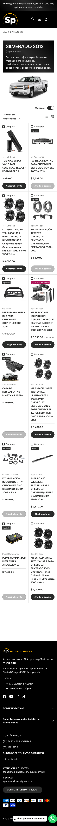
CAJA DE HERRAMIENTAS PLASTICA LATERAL (13, 392)
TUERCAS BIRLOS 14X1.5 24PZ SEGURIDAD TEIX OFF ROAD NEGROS (14, 166)
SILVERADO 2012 (16, 32)
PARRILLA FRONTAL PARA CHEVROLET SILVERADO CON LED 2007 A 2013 (42, 166)
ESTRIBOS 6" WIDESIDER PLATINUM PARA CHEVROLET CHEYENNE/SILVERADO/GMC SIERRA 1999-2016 (42, 489)
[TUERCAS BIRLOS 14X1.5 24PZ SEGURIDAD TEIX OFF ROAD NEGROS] (14, 141)
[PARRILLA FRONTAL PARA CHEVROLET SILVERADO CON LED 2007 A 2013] (43, 141)
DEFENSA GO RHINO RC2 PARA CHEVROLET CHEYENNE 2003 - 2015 (13, 319)
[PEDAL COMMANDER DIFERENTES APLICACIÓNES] (14, 538)
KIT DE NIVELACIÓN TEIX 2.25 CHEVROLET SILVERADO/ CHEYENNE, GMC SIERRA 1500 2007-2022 (42, 240)
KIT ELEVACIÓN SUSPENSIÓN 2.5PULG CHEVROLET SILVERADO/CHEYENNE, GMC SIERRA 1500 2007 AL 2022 (43, 321)
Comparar (40, 108)
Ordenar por (9, 114)
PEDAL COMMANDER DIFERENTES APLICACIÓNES (14, 561)
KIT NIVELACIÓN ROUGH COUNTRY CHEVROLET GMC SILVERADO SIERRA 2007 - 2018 (12, 485)
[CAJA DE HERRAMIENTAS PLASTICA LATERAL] (14, 369)
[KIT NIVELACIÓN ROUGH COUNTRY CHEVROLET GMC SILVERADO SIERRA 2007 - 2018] (14, 459)
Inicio (5, 32)
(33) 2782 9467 (11, 759)
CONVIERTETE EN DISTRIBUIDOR (22, 789)
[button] (46, 19)
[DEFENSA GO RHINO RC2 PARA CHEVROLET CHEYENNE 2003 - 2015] (14, 293)
